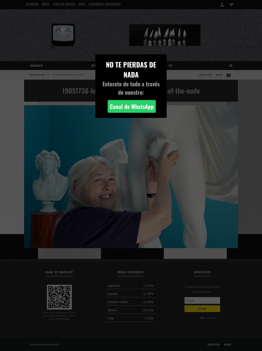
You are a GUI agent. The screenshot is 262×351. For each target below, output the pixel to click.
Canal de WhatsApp (132, 106)
